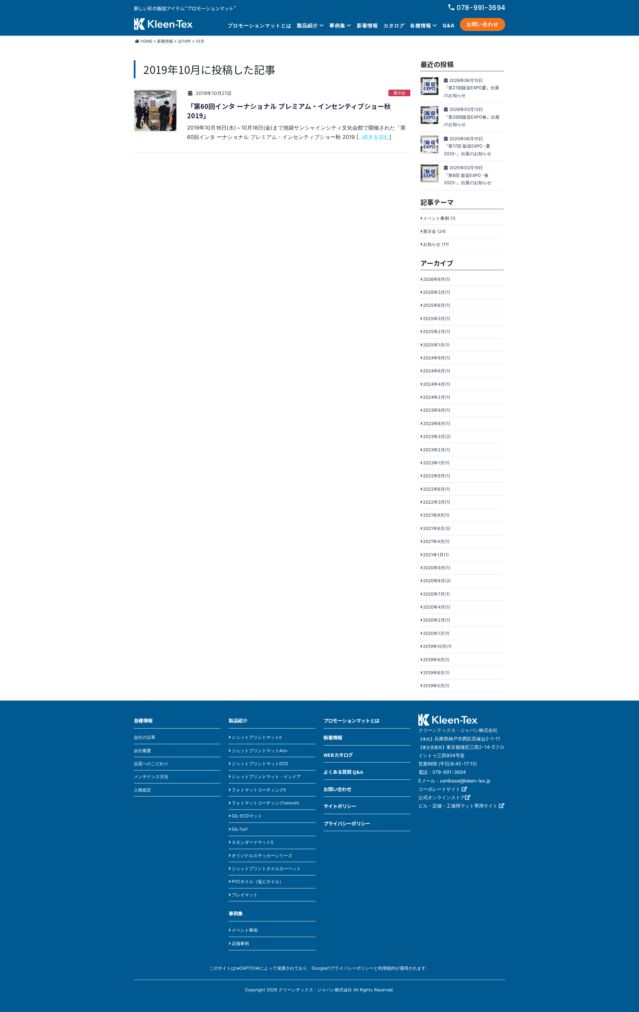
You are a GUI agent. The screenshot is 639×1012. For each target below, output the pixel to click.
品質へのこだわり (151, 763)
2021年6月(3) (436, 528)
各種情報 (420, 25)
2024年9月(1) (436, 357)
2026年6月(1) (436, 279)
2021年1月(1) (436, 554)
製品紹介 (307, 25)
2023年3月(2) (437, 436)
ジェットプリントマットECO (260, 763)
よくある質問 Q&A (343, 771)
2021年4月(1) (436, 541)
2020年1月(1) (436, 633)
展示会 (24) (434, 231)
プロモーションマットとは (260, 25)
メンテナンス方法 (151, 776)
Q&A (449, 25)
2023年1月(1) (436, 462)
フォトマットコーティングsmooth (265, 802)
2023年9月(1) (436, 410)
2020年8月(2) (437, 580)
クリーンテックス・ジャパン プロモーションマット (163, 24)
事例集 (337, 25)
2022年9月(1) (436, 475)
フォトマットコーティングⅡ (259, 789)
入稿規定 (142, 789)
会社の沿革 (144, 737)
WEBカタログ (338, 754)
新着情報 (367, 25)
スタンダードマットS (252, 842)
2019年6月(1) (436, 672)
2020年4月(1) (436, 607)
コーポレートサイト (440, 789)
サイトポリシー (339, 805)
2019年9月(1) (436, 659)
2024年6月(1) (436, 370)
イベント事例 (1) (439, 218)
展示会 (399, 92)
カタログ (394, 25)
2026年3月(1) (436, 292)
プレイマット (245, 894)
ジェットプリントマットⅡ (257, 737)
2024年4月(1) (436, 384)
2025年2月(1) (436, 331)
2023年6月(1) (436, 423)
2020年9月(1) (436, 567)
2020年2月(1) (436, 620)
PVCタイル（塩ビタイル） (258, 881)
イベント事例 (245, 930)
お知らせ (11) (436, 244)
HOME (145, 41)
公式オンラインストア (441, 797)
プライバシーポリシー (346, 823)
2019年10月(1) (437, 646)
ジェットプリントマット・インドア (266, 776)
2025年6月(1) (436, 305)
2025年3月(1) (436, 318)
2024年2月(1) (436, 397)
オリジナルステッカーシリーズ (262, 855)
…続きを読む (373, 137)
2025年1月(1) (436, 344)
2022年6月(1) (436, 489)
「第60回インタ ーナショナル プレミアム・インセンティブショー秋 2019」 (289, 111)
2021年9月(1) (436, 515)
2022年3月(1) (436, 502)
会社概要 (142, 750)
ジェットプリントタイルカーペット (266, 868)
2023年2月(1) (436, 449)
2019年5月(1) (436, 685)
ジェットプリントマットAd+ (260, 750)
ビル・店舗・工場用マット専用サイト (458, 805)
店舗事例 (240, 943)
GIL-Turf (240, 829)
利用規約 (386, 968)
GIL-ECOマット (247, 815)
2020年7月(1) (436, 594)
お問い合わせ (483, 24)
